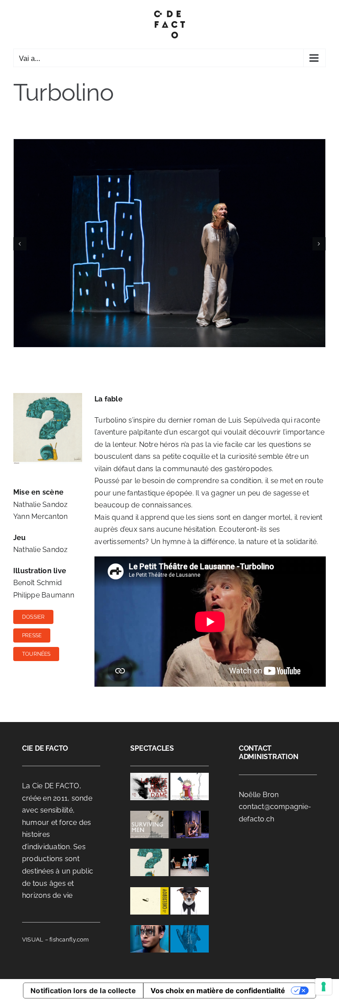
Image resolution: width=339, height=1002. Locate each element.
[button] (19, 243)
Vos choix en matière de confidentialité (218, 990)
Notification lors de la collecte (83, 990)
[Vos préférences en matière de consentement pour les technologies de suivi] (323, 986)
